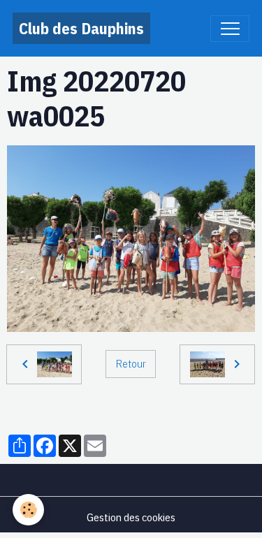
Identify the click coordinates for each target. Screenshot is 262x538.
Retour (131, 363)
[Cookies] (28, 509)
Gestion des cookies (131, 517)
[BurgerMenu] (229, 28)
